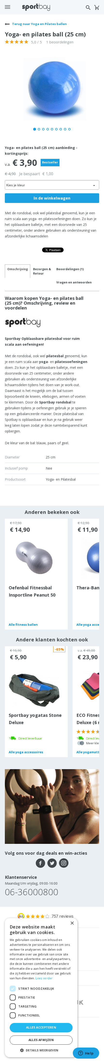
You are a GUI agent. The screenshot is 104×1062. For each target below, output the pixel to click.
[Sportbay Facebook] (40, 863)
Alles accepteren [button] (41, 1027)
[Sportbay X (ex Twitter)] (52, 863)
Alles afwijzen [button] (41, 1040)
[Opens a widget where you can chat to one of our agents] (86, 1054)
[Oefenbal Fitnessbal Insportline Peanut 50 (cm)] (34, 558)
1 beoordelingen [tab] (60, 42)
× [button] (72, 923)
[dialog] (41, 987)
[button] (41, 1050)
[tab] (42, 271)
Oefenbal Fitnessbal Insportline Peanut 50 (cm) (32, 595)
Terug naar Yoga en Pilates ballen (39, 24)
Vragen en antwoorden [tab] (74, 282)
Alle (23, 624)
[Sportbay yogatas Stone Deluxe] (34, 690)
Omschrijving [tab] (17, 269)
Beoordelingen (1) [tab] (70, 269)
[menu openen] (7, 7)
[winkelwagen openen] (96, 7)
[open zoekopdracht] (88, 7)
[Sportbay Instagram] (63, 863)
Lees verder (44, 978)
